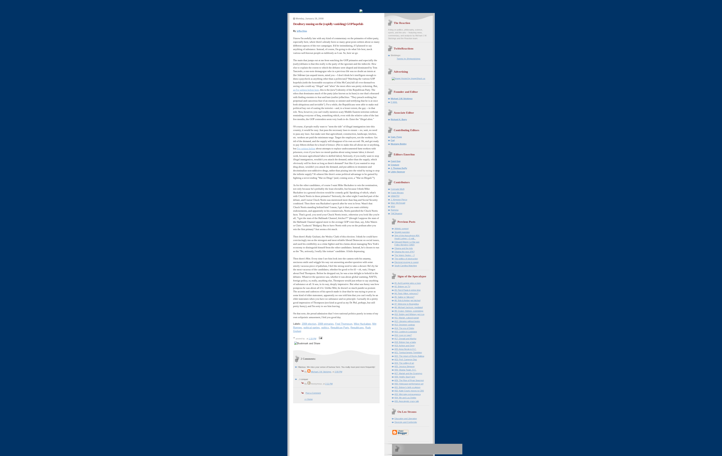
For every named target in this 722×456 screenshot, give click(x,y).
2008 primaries (326, 323)
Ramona (394, 210)
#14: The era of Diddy (404, 328)
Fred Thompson (343, 323)
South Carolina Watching (405, 265)
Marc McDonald (398, 203)
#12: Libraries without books (407, 321)
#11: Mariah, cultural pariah (406, 318)
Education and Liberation (405, 418)
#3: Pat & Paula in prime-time (407, 290)
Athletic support (401, 228)
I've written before (306, 148)
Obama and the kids (403, 248)
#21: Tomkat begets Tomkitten (408, 352)
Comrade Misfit (397, 189)
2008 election (309, 323)
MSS (393, 206)
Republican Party (340, 327)
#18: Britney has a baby (405, 342)
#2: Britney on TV (402, 286)
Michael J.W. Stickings (321, 372)
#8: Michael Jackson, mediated (408, 307)
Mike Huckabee (362, 323)
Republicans (357, 327)
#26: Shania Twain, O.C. (405, 370)
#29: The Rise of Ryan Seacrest (409, 380)
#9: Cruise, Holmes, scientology (408, 311)
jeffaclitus (302, 31)
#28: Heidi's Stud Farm (404, 377)
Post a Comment (313, 393)
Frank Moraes (397, 193)
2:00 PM (338, 372)
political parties (311, 327)
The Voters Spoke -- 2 (404, 255)
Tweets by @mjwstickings (408, 59)
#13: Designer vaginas (404, 325)
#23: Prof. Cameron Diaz (405, 359)
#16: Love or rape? (403, 335)
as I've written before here (306, 89)
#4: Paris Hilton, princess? (406, 293)
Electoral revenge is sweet (406, 262)
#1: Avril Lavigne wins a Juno (407, 283)
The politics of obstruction (406, 259)
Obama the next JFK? (404, 252)
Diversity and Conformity (405, 422)
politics (325, 327)
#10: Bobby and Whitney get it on (409, 314)
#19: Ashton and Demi (404, 345)
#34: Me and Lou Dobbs (405, 398)
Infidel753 (395, 196)
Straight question (402, 232)
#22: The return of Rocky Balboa (409, 356)
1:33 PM (312, 338)
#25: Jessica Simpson (404, 366)
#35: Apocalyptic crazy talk (406, 401)
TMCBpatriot (396, 213)
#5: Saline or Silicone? (404, 297)
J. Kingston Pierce (399, 199)
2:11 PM (329, 384)
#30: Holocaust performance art (408, 384)
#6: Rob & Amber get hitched (407, 300)
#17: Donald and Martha (405, 338)
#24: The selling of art (404, 363)
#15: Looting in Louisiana (405, 332)
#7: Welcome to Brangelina (406, 304)
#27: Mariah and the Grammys (408, 373)
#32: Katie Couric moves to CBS (409, 391)
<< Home (308, 399)
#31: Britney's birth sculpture (407, 387)
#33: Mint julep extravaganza (407, 394)
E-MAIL (394, 102)
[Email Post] (320, 338)
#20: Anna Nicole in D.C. (405, 349)
